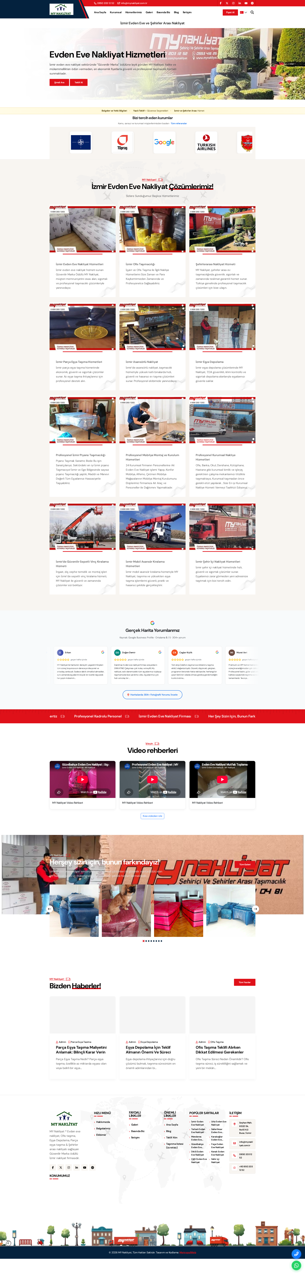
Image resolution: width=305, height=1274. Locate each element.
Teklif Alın (171, 1137)
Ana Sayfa (100, 12)
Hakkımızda (103, 1122)
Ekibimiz (101, 1134)
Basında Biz (163, 12)
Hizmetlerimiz (133, 12)
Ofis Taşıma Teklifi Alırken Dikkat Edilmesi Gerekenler (220, 1050)
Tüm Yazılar (245, 982)
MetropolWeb (188, 1252)
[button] (143, 941)
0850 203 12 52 (105, 3)
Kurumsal (115, 12)
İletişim (187, 12)
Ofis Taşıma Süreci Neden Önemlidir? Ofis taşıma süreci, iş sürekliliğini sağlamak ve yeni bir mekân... (222, 1063)
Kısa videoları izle (152, 816)
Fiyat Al (230, 12)
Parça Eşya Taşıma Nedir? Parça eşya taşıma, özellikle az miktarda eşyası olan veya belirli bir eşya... (81, 1063)
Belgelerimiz (103, 1128)
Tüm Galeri (245, 864)
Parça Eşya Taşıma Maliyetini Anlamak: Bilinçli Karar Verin (81, 1050)
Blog (176, 12)
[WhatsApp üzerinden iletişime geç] (296, 1265)
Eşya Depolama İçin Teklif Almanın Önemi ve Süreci (148, 1050)
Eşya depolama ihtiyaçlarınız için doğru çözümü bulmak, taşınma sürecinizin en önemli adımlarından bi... (151, 1063)
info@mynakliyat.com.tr (134, 3)
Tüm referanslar (179, 123)
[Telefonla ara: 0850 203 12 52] (296, 1254)
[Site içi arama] (252, 12)
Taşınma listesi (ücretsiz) (174, 1145)
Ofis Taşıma (217, 1042)
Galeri (149, 12)
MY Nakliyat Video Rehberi (67, 802)
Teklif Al (79, 82)
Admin (62, 1042)
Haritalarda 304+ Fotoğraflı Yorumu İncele (154, 694)
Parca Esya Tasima (81, 1042)
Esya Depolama (149, 1042)
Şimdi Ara (59, 82)
